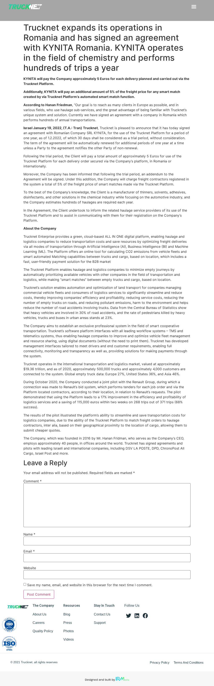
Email (29, 551)
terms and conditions (189, 662)
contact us (102, 614)
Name (29, 534)
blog (66, 614)
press (67, 622)
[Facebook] (145, 615)
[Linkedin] (137, 615)
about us (39, 614)
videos (68, 639)
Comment (32, 481)
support (100, 622)
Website (29, 568)
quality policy (43, 631)
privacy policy (159, 662)
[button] (193, 6)
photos (68, 631)
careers (39, 622)
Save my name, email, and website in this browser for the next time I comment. (89, 585)
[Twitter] (128, 615)
